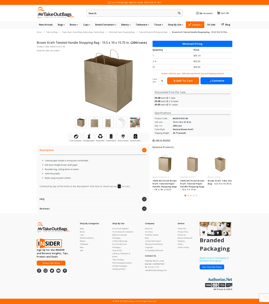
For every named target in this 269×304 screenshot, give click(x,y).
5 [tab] (196, 195)
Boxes (73, 24)
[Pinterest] (64, 271)
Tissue (158, 24)
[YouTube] (58, 271)
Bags (61, 24)
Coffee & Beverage (119, 241)
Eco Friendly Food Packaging (119, 245)
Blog (227, 24)
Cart (225, 13)
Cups (86, 24)
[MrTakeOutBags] (55, 12)
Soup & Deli (117, 250)
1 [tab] (185, 195)
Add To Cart (184, 80)
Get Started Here (212, 267)
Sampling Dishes (118, 269)
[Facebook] (39, 271)
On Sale (211, 24)
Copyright (149, 247)
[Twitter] (52, 271)
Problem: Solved (151, 235)
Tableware (142, 24)
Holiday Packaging (119, 266)
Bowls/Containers (105, 24)
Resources (182, 235)
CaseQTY (155, 80)
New (81, 247)
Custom (196, 24)
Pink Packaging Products (122, 263)
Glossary (125, 186)
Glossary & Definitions (154, 244)
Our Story (149, 232)
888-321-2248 (136, 2)
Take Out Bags (118, 259)
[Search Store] (179, 13)
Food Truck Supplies (120, 228)
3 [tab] (191, 195)
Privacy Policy (183, 232)
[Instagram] (45, 271)
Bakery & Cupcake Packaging (119, 236)
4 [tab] (194, 195)
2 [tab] (188, 195)
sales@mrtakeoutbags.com (156, 270)
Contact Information (153, 241)
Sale (81, 250)
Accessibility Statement (154, 250)
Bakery (125, 24)
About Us (148, 228)
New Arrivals (46, 24)
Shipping (181, 241)
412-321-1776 (153, 267)
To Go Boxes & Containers (122, 232)
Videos (180, 244)
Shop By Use (175, 24)
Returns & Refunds (185, 238)
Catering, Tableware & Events (121, 255)
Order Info (182, 228)
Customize (218, 80)
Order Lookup (183, 247)
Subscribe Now (51, 263)
